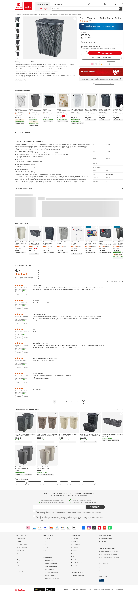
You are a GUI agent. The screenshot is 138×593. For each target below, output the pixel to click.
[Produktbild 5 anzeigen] (17, 42)
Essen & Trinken (21, 569)
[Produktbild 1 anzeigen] (17, 19)
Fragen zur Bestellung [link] (51, 563)
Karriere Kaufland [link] (105, 567)
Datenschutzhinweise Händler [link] (109, 554)
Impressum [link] (66, 589)
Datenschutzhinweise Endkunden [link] (110, 557)
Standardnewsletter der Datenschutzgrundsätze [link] (45, 512)
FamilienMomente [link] (77, 563)
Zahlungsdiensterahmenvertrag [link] (109, 551)
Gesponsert (17, 109)
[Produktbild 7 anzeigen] (17, 53)
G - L (46, 544)
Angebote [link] (75, 538)
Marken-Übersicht (22, 572)
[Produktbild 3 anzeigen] (17, 30)
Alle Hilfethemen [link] (49, 560)
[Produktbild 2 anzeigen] (17, 25)
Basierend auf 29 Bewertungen (24, 277)
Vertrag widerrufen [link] (50, 569)
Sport (18, 563)
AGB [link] (90, 589)
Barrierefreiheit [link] (119, 589)
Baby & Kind (20, 550)
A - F (46, 541)
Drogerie (19, 560)
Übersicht (47, 538)
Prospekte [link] (75, 541)
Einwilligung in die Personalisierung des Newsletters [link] (46, 517)
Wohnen (19, 554)
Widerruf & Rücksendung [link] (51, 566)
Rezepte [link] (75, 550)
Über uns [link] (103, 541)
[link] (58, 4)
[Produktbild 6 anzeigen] (17, 48)
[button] (50, 270)
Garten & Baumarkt (22, 544)
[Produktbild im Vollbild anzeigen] (50, 37)
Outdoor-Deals (21, 538)
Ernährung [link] (76, 560)
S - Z (46, 550)
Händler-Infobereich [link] (78, 575)
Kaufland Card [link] (76, 544)
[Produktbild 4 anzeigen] (17, 36)
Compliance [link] (75, 589)
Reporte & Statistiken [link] (106, 538)
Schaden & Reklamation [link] (51, 572)
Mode (18, 557)
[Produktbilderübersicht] (18, 37)
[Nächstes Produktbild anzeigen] (18, 58)
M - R (46, 547)
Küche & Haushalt (22, 547)
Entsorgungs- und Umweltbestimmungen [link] (103, 589)
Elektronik (19, 541)
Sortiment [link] (75, 547)
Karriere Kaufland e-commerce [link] (109, 570)
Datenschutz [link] (83, 589)
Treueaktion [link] (76, 554)
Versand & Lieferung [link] (50, 575)
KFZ (18, 566)
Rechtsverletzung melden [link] (52, 578)
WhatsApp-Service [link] (78, 566)
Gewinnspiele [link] (76, 557)
